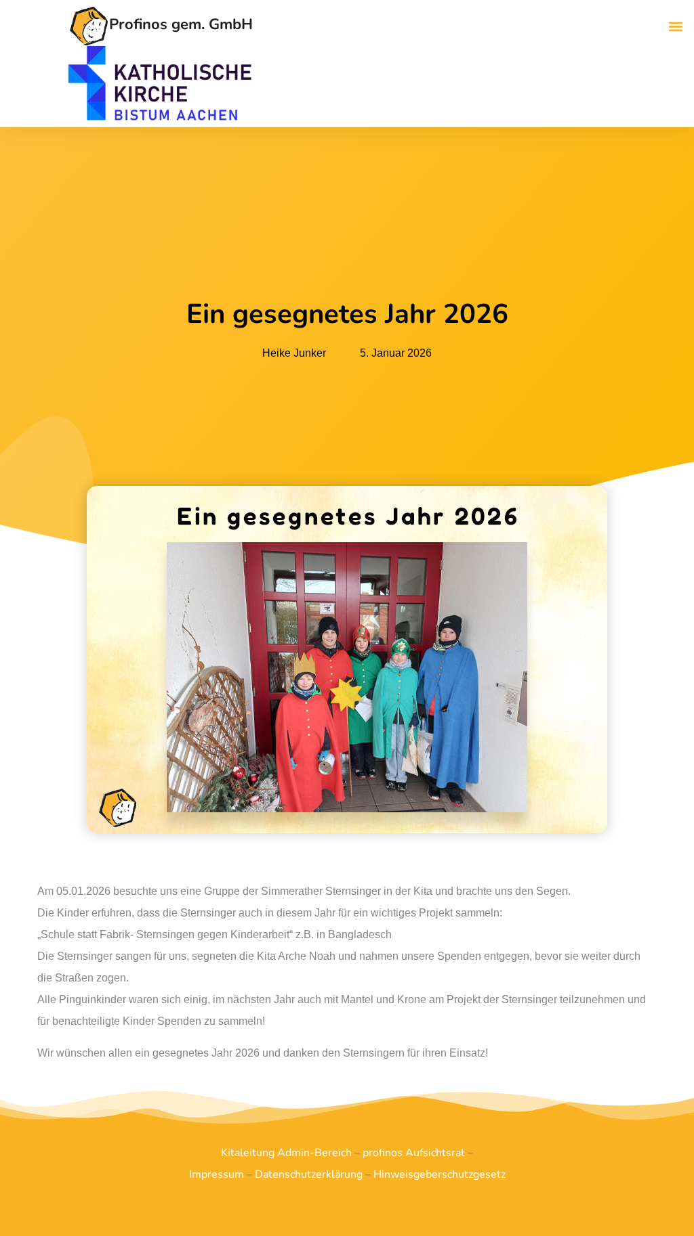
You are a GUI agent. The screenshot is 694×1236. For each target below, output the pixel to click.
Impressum (216, 1174)
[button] (676, 26)
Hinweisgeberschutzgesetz (439, 1174)
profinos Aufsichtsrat (414, 1152)
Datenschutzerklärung (309, 1174)
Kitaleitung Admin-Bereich (286, 1152)
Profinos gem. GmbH (181, 24)
